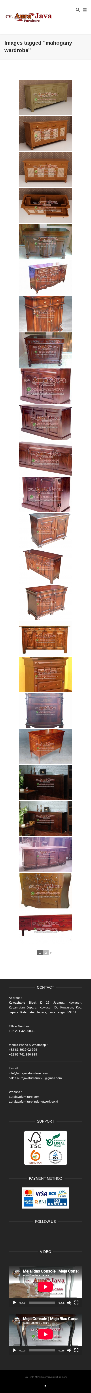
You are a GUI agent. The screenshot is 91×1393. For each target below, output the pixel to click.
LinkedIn (31, 1232)
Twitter (22, 1232)
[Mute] (69, 1302)
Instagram (51, 1232)
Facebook (12, 1232)
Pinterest (60, 1232)
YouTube (41, 1232)
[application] (45, 1286)
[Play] (14, 1302)
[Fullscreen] (76, 1302)
